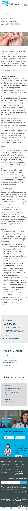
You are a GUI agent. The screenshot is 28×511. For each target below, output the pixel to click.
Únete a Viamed (5, 470)
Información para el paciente (8, 497)
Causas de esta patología (9, 70)
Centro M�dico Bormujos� (10, 362)
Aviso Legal (8, 500)
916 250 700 (18, 467)
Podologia (7, 13)
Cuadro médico (5, 464)
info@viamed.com (20, 469)
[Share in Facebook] (8, 24)
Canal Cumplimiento (16, 500)
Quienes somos (5, 467)
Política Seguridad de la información (9, 499)
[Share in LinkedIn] (15, 24)
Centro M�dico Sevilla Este (10, 360)
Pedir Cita (6, 422)
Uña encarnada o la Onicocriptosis (15, 336)
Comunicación (19, 461)
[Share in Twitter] (12, 24)
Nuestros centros (5, 461)
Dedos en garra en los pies (13, 327)
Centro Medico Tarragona (10, 368)
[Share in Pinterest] (19, 24)
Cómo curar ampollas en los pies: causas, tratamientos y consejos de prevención (14, 331)
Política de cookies (22, 499)
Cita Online (4, 472)
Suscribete (23, 482)
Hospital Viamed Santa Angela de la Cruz (14, 357)
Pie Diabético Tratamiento (12, 338)
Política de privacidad (21, 497)
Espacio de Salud (20, 464)
